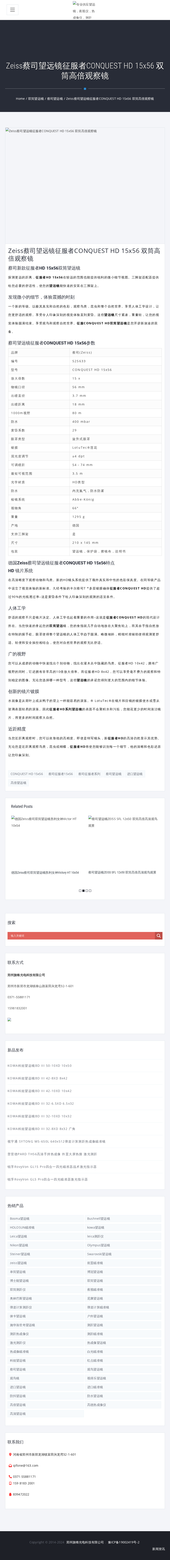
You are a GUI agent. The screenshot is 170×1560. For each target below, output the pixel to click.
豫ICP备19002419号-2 (123, 1542)
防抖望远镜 (18, 1396)
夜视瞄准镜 (95, 1289)
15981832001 (17, 1008)
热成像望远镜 (96, 1343)
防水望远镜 (95, 1396)
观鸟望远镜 (95, 1369)
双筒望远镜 (95, 1280)
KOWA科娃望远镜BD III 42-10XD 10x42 (40, 1091)
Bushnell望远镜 (98, 1218)
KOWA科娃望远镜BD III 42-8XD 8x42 (38, 1078)
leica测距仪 (95, 1236)
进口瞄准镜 (95, 1387)
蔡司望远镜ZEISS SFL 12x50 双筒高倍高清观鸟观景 (122, 872)
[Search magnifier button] (158, 936)
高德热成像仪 (96, 1405)
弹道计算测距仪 (21, 1307)
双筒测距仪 (18, 1289)
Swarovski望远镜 (99, 1254)
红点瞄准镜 (95, 1360)
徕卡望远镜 (18, 1316)
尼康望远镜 (95, 1298)
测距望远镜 (95, 1325)
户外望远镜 (95, 1316)
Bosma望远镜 (19, 1218)
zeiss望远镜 (18, 1263)
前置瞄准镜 (95, 1263)
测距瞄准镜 (95, 1334)
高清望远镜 (18, 1413)
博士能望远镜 (19, 1280)
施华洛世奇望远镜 (22, 1325)
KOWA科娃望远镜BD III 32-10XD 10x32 (40, 1116)
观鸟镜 (14, 1378)
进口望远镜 (135, 774)
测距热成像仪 (19, 1334)
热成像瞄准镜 (19, 1351)
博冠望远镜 (95, 1272)
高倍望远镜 (18, 783)
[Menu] (12, 9)
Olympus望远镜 (98, 1245)
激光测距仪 (18, 1343)
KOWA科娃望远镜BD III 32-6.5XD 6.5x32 (41, 1103)
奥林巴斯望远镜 (21, 1298)
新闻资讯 (158, 1549)
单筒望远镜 (18, 1272)
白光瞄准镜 (95, 1351)
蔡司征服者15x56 (60, 774)
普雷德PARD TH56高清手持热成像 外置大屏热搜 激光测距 (52, 1154)
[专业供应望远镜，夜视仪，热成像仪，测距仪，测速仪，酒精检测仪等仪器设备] (85, 10)
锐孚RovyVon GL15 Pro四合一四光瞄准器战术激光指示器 (52, 1167)
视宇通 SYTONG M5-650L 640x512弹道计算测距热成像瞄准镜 (57, 1141)
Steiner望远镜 (20, 1254)
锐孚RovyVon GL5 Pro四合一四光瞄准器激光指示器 (48, 1179)
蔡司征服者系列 (89, 774)
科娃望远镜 (18, 1360)
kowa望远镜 (95, 1227)
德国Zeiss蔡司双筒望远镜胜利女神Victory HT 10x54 (45, 872)
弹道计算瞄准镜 (98, 1307)
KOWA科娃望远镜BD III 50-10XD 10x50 (40, 1065)
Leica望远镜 (18, 1236)
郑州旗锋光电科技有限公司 (85, 1542)
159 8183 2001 (24, 1483)
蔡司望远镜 (114, 774)
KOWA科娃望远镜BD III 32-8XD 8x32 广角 (42, 1129)
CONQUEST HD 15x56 (27, 774)
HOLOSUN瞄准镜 (22, 1227)
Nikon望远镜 (19, 1245)
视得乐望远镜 (96, 1378)
